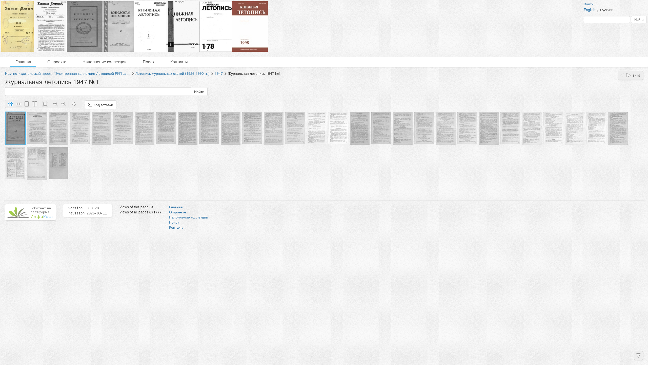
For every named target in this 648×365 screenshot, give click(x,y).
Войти (589, 3)
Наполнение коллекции (105, 62)
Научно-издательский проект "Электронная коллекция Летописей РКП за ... (67, 73)
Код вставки (102, 104)
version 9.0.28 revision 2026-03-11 (87, 210)
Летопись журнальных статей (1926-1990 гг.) (172, 73)
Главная (23, 62)
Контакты (179, 62)
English (589, 9)
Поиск (148, 62)
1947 (219, 73)
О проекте (56, 62)
